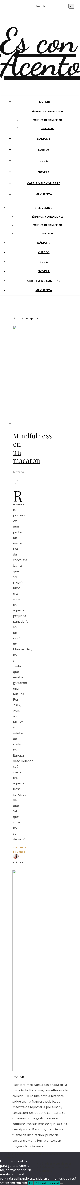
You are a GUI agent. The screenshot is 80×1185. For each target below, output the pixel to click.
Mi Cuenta (44, 194)
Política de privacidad (47, 120)
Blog (44, 161)
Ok (30, 1183)
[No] (61, 1183)
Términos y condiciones (47, 111)
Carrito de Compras (43, 183)
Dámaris (43, 138)
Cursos (44, 149)
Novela (44, 172)
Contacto (47, 128)
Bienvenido (44, 102)
